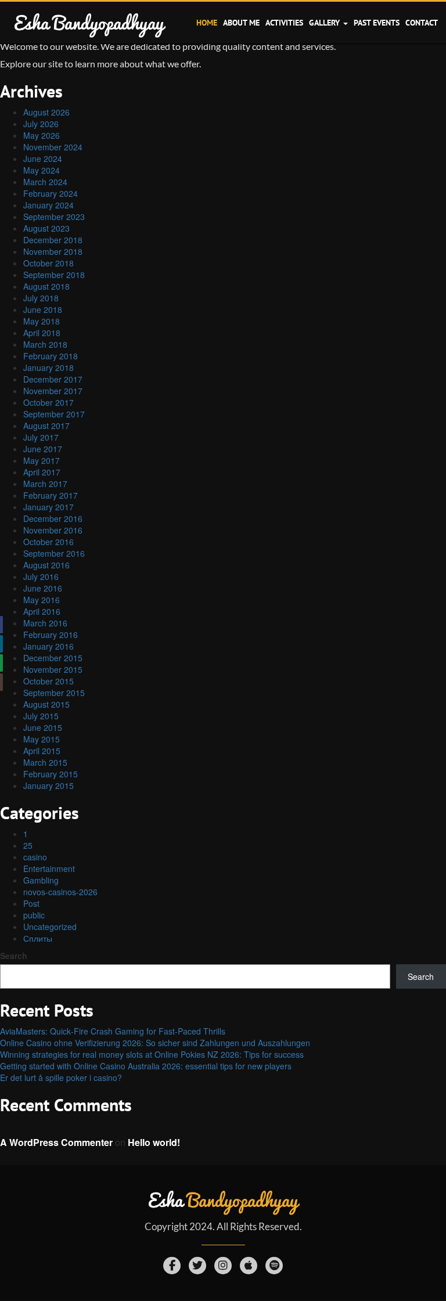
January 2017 (48, 507)
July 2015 (41, 716)
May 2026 (41, 135)
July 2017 (41, 437)
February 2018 (50, 356)
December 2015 (52, 658)
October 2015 (48, 681)
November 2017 (52, 391)
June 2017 (42, 449)
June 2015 (42, 727)
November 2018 (52, 251)
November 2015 (52, 669)
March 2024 (45, 182)
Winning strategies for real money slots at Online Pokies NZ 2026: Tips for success (152, 1054)
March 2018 (45, 344)
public (34, 915)
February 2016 (50, 634)
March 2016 (45, 623)
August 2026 (46, 112)
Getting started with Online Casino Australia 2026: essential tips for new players (146, 1066)
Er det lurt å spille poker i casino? (61, 1077)
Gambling (41, 880)
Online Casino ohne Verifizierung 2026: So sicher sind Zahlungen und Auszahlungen (155, 1042)
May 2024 (41, 170)
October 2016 (48, 541)
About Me (241, 22)
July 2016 (41, 576)
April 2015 (41, 750)
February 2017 (50, 495)
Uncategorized (50, 926)
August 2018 (46, 286)
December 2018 (52, 240)
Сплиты (37, 938)
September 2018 (54, 274)
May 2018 (41, 321)
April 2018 (41, 332)
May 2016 (41, 600)
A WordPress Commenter (56, 1142)
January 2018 (48, 367)
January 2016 (48, 646)
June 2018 (42, 309)
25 (28, 845)
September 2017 (54, 414)
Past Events (377, 22)
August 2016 (46, 565)
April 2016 (41, 611)
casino (35, 857)
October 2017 (48, 402)
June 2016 (42, 588)
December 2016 (52, 518)
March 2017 (45, 483)
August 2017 (46, 425)
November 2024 (52, 147)
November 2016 (52, 530)
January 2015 (48, 785)
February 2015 (50, 774)
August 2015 (46, 704)
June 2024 (42, 158)
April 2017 (41, 472)
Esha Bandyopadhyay (89, 22)
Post (31, 903)
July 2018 (41, 298)
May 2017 (41, 460)
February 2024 (50, 193)
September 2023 (54, 216)
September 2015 (54, 692)
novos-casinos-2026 (60, 892)
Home (206, 22)
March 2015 (45, 762)
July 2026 (41, 123)
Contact (421, 22)
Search (13, 955)
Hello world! (154, 1142)
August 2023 (46, 228)
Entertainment (49, 868)
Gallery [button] (325, 22)
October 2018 (48, 263)
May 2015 (41, 739)
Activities (284, 22)
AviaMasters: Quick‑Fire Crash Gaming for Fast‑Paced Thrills (112, 1031)
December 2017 (52, 379)
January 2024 (48, 205)
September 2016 (54, 553)
